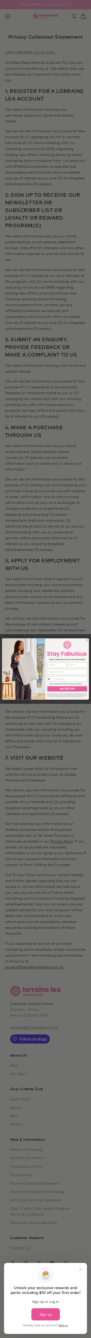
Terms (82, 696)
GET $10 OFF (67, 689)
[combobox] (51, 678)
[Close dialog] (87, 640)
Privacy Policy (77, 696)
